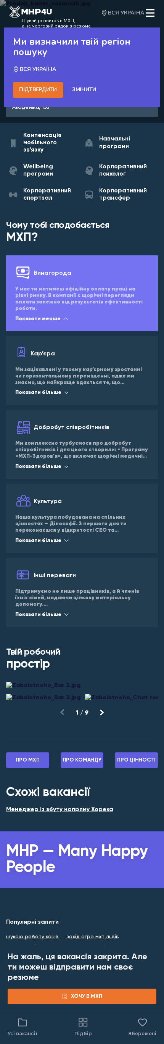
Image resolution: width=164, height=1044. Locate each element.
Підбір (83, 1033)
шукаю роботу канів (32, 936)
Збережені (142, 1026)
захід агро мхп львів (92, 936)
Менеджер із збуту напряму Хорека (59, 810)
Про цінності (136, 760)
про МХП (27, 760)
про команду (82, 760)
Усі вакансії (22, 1033)
